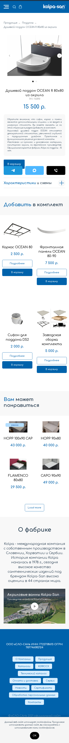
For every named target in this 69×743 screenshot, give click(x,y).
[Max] (34, 170)
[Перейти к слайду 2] (36, 81)
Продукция (10, 23)
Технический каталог (34, 673)
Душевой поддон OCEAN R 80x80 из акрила (30, 27)
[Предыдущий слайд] (9, 55)
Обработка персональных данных (33, 695)
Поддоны (27, 23)
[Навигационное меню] (6, 7)
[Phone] (56, 170)
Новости (20, 688)
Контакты (34, 702)
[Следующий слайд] (59, 55)
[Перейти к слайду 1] (33, 81)
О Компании (23, 659)
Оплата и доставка (25, 680)
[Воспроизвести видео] (34, 606)
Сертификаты (43, 688)
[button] (14, 6)
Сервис (50, 680)
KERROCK (43, 666)
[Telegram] (13, 170)
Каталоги (24, 666)
